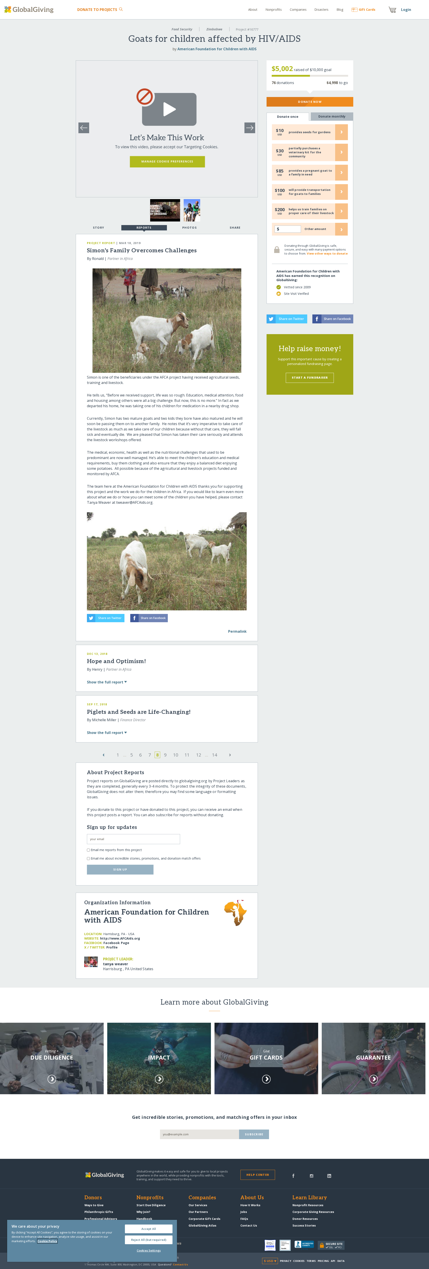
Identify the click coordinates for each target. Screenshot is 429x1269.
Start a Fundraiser (310, 377)
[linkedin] (329, 1175)
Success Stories (304, 1225)
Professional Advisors (100, 1219)
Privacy (285, 1261)
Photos (189, 228)
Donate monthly (331, 116)
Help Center (257, 1175)
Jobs (243, 1212)
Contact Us (248, 1225)
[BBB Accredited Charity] (306, 1245)
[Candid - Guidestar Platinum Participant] (287, 1245)
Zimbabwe (214, 29)
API (333, 1261)
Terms (311, 1261)
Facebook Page (116, 943)
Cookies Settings (149, 1250)
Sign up (120, 869)
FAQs (244, 1219)
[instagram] (311, 1175)
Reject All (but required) (148, 1240)
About (253, 9)
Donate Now (310, 102)
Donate (97, 9)
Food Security (182, 29)
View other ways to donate (327, 253)
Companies (298, 9)
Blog (340, 9)
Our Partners (198, 1212)
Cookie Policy (47, 1241)
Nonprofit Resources (307, 1205)
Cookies (299, 1261)
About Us (252, 1198)
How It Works (250, 1205)
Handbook (144, 1219)
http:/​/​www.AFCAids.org (120, 938)
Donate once (288, 116)
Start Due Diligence (151, 1205)
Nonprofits (273, 9)
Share (235, 228)
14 (214, 755)
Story (98, 228)
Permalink (237, 631)
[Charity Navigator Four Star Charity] (272, 1245)
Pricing (323, 1261)
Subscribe (254, 1134)
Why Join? (143, 1212)
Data (341, 1261)
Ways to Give (93, 1205)
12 (198, 755)
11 (187, 755)
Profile (112, 947)
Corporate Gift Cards (204, 1219)
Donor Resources (305, 1219)
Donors (93, 1198)
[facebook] (293, 1175)
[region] (92, 1241)
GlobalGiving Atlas (202, 1225)
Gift (367, 9)
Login (406, 9)
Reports (144, 228)
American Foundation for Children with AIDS (217, 48)
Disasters (321, 9)
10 (175, 755)
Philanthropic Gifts (98, 1212)
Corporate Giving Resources (313, 1212)
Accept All (148, 1229)
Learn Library (309, 1198)
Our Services (198, 1205)
